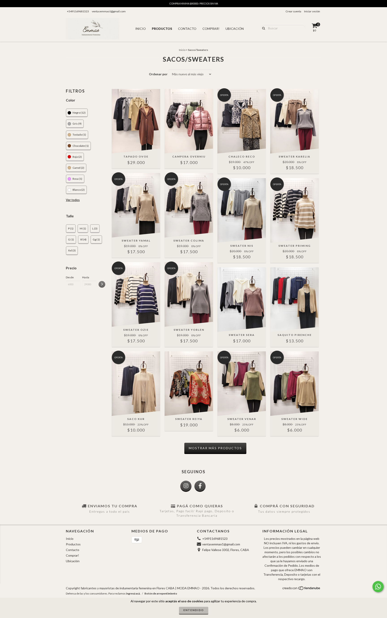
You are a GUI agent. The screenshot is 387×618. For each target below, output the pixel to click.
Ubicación (235, 28)
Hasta (85, 277)
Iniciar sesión (312, 11)
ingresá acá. (133, 593)
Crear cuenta (293, 11)
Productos (162, 28)
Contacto (187, 28)
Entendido (193, 610)
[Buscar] (262, 28)
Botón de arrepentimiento (160, 593)
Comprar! (210, 28)
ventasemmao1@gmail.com (109, 11)
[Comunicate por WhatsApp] (378, 586)
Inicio (140, 28)
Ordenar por (158, 74)
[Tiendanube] (301, 589)
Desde (70, 277)
